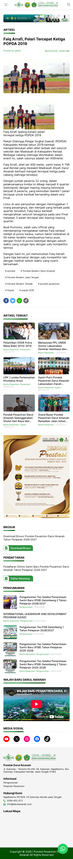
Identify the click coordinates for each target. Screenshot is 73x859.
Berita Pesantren (11, 349)
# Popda (9, 290)
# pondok (10, 271)
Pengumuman (26, 607)
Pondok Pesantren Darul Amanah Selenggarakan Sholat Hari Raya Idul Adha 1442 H (18, 418)
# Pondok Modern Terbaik (19, 283)
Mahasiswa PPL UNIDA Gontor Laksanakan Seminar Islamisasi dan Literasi (52, 346)
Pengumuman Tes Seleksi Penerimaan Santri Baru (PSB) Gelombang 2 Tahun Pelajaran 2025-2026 (43, 664)
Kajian (58, 387)
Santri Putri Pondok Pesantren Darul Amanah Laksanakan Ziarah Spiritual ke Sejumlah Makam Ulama (53, 381)
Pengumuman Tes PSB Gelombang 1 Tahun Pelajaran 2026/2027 (42, 628)
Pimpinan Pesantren (13, 786)
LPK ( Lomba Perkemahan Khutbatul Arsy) (19, 379)
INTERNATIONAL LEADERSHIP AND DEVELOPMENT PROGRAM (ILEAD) (35, 615)
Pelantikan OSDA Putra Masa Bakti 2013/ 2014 (17, 344)
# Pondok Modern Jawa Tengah (22, 277)
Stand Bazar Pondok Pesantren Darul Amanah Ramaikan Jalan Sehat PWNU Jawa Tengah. (53, 418)
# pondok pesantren (49, 283)
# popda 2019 (26, 290)
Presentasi (25, 349)
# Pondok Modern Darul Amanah (38, 271)
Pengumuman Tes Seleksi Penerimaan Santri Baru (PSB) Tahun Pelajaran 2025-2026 (43, 647)
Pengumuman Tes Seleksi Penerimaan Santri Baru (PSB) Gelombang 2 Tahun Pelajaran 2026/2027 (43, 600)
